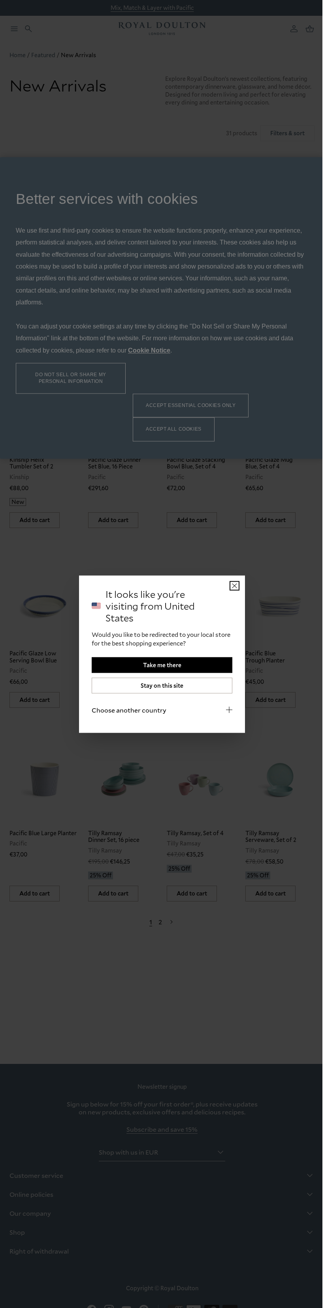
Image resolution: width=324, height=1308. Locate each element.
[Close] (232, 586)
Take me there (159, 664)
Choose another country (126, 709)
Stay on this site (159, 685)
